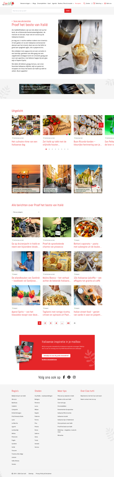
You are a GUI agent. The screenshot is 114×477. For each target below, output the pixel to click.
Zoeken (87, 3)
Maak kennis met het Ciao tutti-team (91, 396)
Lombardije (15, 430)
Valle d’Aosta (15, 461)
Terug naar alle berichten (22, 21)
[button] (46, 149)
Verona (37, 447)
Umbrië (14, 457)
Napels (37, 413)
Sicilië (13, 447)
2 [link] (45, 323)
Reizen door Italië (79, 138)
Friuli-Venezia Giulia (17, 416)
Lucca (36, 406)
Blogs (34, 3)
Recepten (78, 3)
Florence (37, 403)
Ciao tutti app (62, 403)
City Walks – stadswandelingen (43, 396)
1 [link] (39, 323)
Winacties (60, 435)
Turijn (36, 440)
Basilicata (14, 403)
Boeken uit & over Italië (64, 399)
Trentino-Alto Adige (17, 454)
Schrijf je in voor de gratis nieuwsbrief (56, 355)
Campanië (15, 409)
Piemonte (14, 437)
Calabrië (14, 406)
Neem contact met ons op (88, 399)
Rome (36, 430)
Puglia (13, 440)
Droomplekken (41, 3)
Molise (14, 433)
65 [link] (68, 323)
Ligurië (14, 426)
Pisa (36, 423)
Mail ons (109, 3)
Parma (37, 420)
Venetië (37, 444)
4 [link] (56, 323)
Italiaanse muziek (63, 416)
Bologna (37, 399)
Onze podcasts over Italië (65, 423)
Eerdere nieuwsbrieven (49, 359)
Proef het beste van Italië (18, 138)
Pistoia (37, 426)
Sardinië (14, 444)
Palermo (37, 416)
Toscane (14, 450)
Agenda (54, 3)
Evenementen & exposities (65, 409)
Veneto (14, 464)
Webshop (98, 3)
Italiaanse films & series (64, 413)
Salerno (37, 433)
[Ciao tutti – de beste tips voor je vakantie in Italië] (8, 3)
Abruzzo (14, 399)
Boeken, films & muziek (65, 3)
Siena (36, 437)
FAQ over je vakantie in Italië (66, 396)
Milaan (37, 409)
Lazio (13, 420)
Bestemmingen (25, 3)
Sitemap (31, 473)
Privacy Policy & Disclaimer (43, 473)
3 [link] (50, 323)
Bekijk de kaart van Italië (19, 396)
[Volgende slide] (101, 125)
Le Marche (15, 423)
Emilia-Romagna (16, 413)
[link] (74, 323)
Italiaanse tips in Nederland (66, 420)
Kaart (49, 3)
